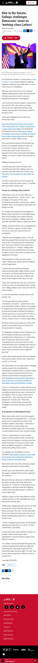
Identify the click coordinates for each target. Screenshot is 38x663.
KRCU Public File (8, 631)
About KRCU (7, 615)
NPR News (11, 565)
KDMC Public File (8, 639)
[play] (3, 661)
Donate (32, 3)
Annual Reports (8, 623)
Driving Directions (9, 619)
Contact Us (7, 627)
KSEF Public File (8, 635)
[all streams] (35, 660)
